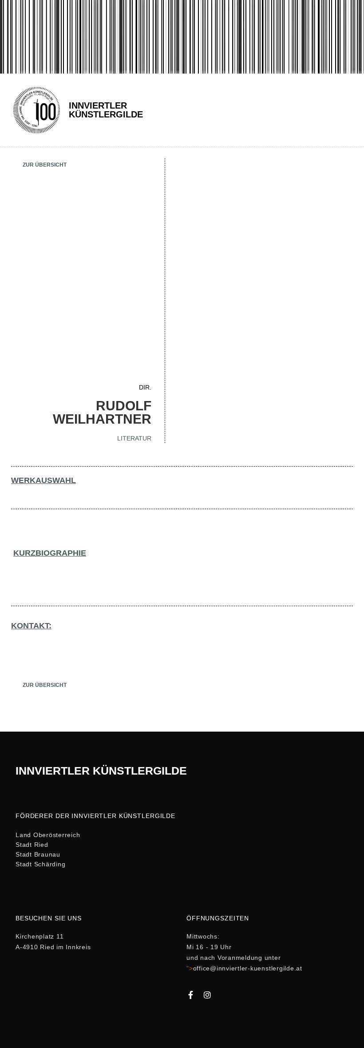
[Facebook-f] (190, 995)
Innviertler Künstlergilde (106, 110)
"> (244, 968)
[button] (346, 110)
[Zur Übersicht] (14, 163)
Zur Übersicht (45, 165)
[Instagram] (207, 995)
